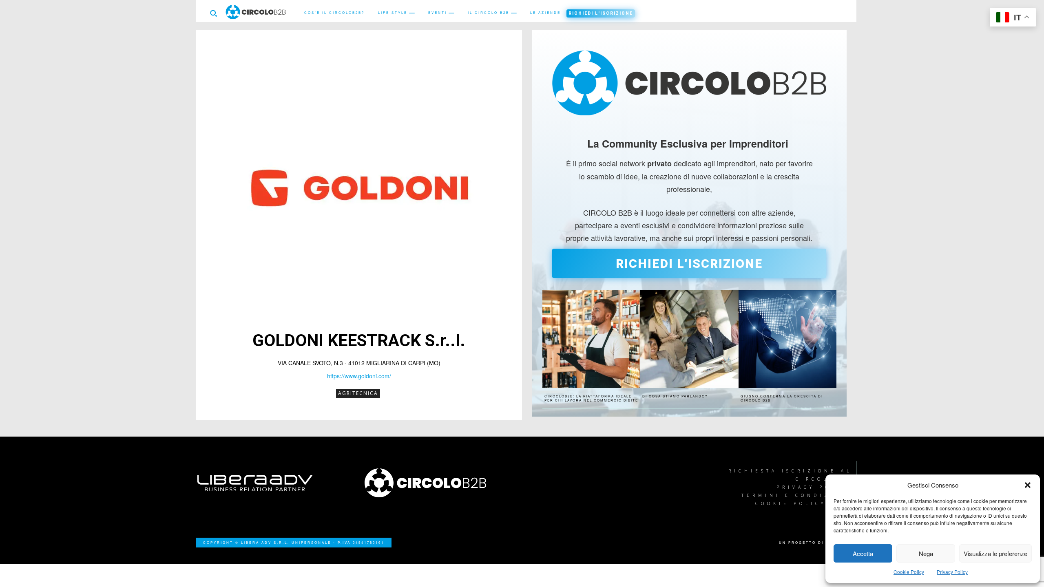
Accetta (863, 553)
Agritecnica (358, 393)
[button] (1028, 485)
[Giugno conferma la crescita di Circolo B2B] (787, 339)
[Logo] (438, 482)
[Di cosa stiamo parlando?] (689, 339)
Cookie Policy (909, 571)
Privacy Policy (952, 571)
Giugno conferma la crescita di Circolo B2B (782, 398)
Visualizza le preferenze (995, 553)
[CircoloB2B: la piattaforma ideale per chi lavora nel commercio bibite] (591, 339)
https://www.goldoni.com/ (359, 376)
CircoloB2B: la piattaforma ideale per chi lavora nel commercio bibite (591, 398)
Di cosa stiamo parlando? (675, 396)
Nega (926, 553)
